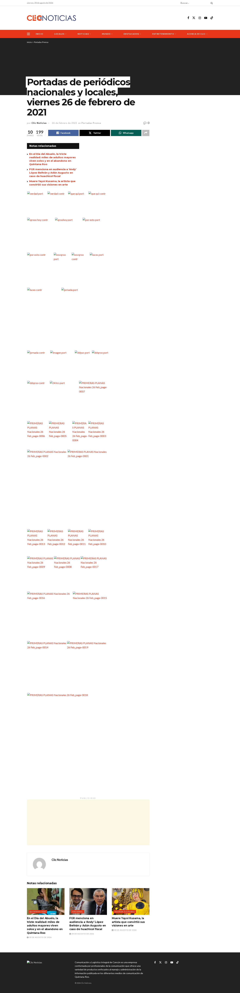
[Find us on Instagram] (200, 18)
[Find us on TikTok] (211, 18)
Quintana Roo (38, 912)
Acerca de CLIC (196, 34)
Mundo (106, 34)
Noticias (83, 34)
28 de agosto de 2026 (40, 937)
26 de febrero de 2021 (64, 123)
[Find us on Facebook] (188, 18)
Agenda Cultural (125, 912)
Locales (59, 34)
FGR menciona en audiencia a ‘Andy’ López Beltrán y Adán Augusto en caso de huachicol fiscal (52, 173)
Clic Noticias (39, 123)
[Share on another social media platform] (145, 133)
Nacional (77, 912)
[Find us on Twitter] (193, 18)
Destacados (131, 34)
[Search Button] (211, 3)
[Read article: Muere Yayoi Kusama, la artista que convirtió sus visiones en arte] (130, 901)
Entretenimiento (163, 34)
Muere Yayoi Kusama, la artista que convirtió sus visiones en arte (128, 922)
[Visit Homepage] (51, 18)
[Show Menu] (28, 34)
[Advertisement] (88, 822)
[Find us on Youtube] (205, 18)
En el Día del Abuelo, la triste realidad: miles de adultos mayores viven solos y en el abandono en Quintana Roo (45, 925)
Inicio (39, 34)
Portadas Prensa (41, 42)
